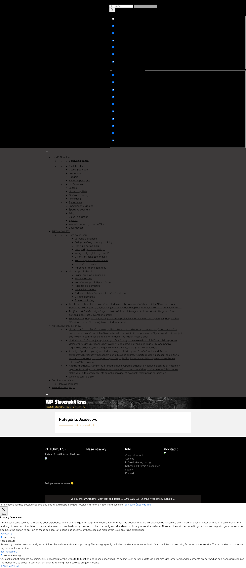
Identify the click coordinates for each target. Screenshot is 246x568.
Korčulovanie (76, 184)
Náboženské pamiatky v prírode (93, 282)
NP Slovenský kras (68, 383)
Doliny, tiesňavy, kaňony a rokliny (93, 242)
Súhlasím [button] (130, 504)
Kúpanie (73, 176)
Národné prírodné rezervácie (91, 260)
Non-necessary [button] (8, 551)
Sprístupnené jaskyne (81, 205)
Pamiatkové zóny (84, 300)
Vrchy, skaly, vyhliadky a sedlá (92, 253)
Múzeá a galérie (78, 191)
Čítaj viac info (143, 504)
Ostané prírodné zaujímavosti (91, 256)
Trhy (71, 213)
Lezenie (73, 187)
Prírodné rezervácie (86, 263)
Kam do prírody (78, 234)
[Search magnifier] (112, 10)
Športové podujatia (80, 209)
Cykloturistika (76, 165)
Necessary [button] (6, 533)
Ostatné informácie (63, 380)
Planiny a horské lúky (87, 245)
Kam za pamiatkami (80, 271)
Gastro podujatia (78, 169)
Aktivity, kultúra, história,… (66, 325)
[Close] (47, 394)
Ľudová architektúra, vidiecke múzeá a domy (100, 292)
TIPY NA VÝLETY (61, 231)
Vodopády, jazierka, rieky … (90, 249)
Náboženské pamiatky (87, 285)
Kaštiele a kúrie (83, 278)
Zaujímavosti (76, 227)
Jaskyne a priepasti (86, 238)
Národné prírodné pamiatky (90, 267)
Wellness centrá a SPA (81, 376)
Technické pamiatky (86, 289)
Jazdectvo (75, 173)
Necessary (10, 537)
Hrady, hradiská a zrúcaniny (90, 274)
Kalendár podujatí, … (63, 387)
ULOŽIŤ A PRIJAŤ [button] (9, 566)
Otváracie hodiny (78, 195)
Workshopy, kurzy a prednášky (86, 224)
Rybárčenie (75, 202)
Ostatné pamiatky (85, 296)
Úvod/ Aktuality (61, 156)
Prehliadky (75, 198)
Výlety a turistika (78, 216)
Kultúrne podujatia (79, 180)
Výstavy (73, 220)
